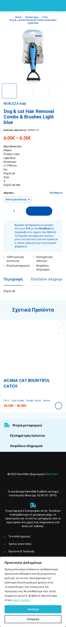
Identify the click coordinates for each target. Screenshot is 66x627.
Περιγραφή (13, 279)
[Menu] (8, 5)
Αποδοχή (33, 609)
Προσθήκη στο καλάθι (39, 211)
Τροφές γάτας (33, 400)
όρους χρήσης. (22, 600)
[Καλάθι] (60, 5)
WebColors (52, 474)
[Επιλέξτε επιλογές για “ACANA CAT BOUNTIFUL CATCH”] (58, 405)
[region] (33, 592)
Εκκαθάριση (56, 192)
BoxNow (44, 228)
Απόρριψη (33, 619)
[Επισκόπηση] (61, 331)
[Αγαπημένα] (57, 211)
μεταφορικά (16, 510)
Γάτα (44, 17)
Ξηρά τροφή (17, 400)
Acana (46, 400)
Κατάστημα (31, 17)
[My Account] (54, 6)
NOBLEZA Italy (15, 103)
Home (18, 17)
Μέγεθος (9, 193)
